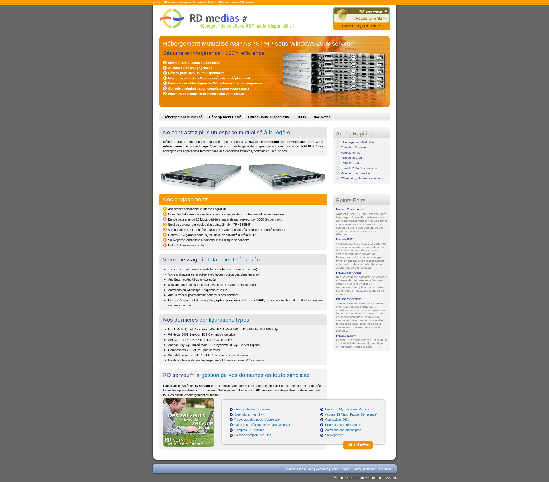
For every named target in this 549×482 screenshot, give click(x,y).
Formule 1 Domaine (354, 147)
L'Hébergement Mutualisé (358, 142)
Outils (301, 117)
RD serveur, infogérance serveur (362, 178)
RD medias (169, 2)
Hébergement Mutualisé (183, 117)
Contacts (322, 469)
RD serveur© (255, 360)
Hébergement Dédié (225, 117)
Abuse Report (340, 469)
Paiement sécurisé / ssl (356, 173)
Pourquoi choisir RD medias (371, 469)
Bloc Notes (322, 117)
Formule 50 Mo (351, 152)
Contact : (362, 26)
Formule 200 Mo (351, 157)
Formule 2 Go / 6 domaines (359, 168)
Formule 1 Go (350, 162)
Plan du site (305, 469)
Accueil (157, 2)
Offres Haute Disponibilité (269, 117)
